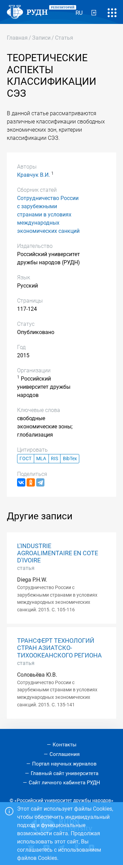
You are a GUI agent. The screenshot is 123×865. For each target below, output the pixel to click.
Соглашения (65, 754)
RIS (54, 459)
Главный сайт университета (64, 773)
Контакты (65, 745)
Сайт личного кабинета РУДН (64, 783)
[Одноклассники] (31, 482)
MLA (41, 459)
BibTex (70, 459)
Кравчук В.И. (33, 175)
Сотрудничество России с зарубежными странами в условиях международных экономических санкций (48, 214)
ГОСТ (25, 459)
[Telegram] (40, 482)
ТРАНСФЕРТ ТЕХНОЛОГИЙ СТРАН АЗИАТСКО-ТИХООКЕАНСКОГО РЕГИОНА (59, 647)
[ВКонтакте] (21, 482)
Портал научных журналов (64, 764)
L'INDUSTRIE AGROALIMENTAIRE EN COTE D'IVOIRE (57, 553)
